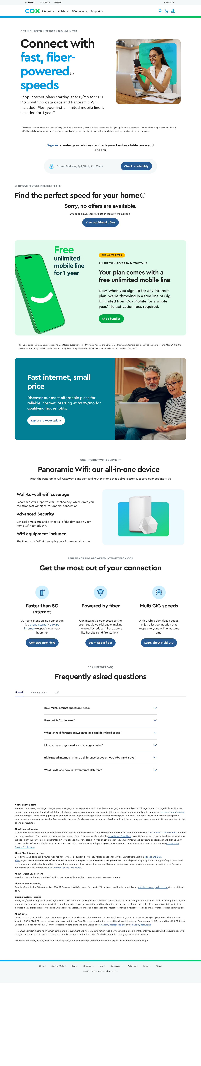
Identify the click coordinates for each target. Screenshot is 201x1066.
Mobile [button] (61, 11)
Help (73, 966)
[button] (160, 11)
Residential (30, 3)
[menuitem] (48, 12)
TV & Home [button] (78, 11)
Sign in (52, 145)
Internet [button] (46, 11)
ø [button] (72, 73)
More (101, 966)
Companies (115, 966)
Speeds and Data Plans (119, 836)
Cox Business (44, 3)
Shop (41, 966)
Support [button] (95, 11)
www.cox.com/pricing (172, 812)
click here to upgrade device (153, 887)
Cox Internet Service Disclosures (64, 868)
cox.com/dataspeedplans (112, 925)
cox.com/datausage (140, 925)
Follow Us (132, 966)
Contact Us (169, 3)
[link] (100, 222)
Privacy (159, 966)
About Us (87, 966)
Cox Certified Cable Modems (162, 833)
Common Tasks (57, 966)
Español (57, 3)
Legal (145, 966)
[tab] (19, 693)
